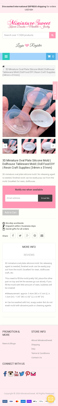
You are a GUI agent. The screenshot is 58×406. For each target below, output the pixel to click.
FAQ (33, 349)
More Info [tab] (29, 246)
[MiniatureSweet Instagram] (10, 373)
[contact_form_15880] (51, 399)
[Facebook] (12, 235)
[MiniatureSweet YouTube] (16, 373)
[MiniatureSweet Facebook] (5, 373)
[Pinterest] (34, 235)
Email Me (45, 198)
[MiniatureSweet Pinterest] (27, 373)
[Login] (20, 45)
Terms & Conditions (40, 353)
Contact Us (36, 357)
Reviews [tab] (29, 254)
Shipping (35, 344)
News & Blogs (9, 343)
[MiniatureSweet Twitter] (21, 373)
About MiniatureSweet (41, 340)
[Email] (41, 235)
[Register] (36, 45)
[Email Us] (33, 373)
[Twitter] (20, 235)
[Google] (27, 235)
